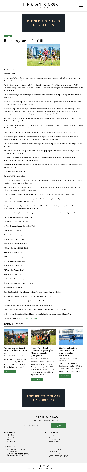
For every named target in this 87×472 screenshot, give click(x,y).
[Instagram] (44, 466)
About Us (10, 435)
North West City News (58, 456)
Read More (10, 372)
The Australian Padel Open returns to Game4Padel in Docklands (68, 352)
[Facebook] (40, 466)
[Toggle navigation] (81, 5)
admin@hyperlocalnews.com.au (18, 449)
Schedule (10, 437)
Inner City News (55, 449)
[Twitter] (48, 466)
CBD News (53, 451)
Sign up (58, 426)
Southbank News (56, 454)
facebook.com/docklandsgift (28, 318)
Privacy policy (54, 442)
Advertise (10, 439)
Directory (52, 437)
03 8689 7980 (12, 451)
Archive (51, 435)
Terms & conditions (56, 439)
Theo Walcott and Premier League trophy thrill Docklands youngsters (42, 352)
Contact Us (11, 442)
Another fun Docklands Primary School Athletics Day (15, 350)
